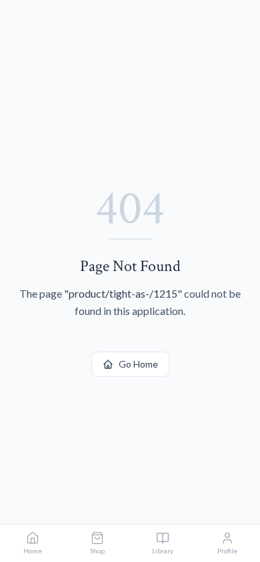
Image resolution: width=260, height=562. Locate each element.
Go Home (138, 364)
